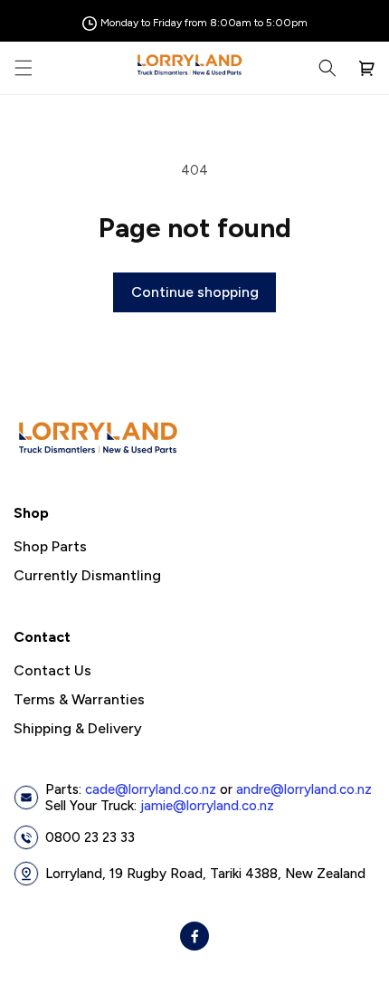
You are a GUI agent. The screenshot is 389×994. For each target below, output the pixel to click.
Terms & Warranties (79, 700)
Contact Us (52, 671)
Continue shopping (195, 292)
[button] (23, 68)
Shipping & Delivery (78, 729)
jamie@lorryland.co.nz (207, 806)
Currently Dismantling (87, 576)
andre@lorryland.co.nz (304, 789)
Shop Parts (50, 547)
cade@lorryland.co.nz (150, 789)
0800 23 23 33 (90, 837)
